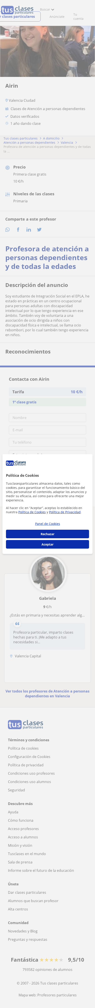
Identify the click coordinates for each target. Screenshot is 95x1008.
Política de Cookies (32, 512)
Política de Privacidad (65, 512)
